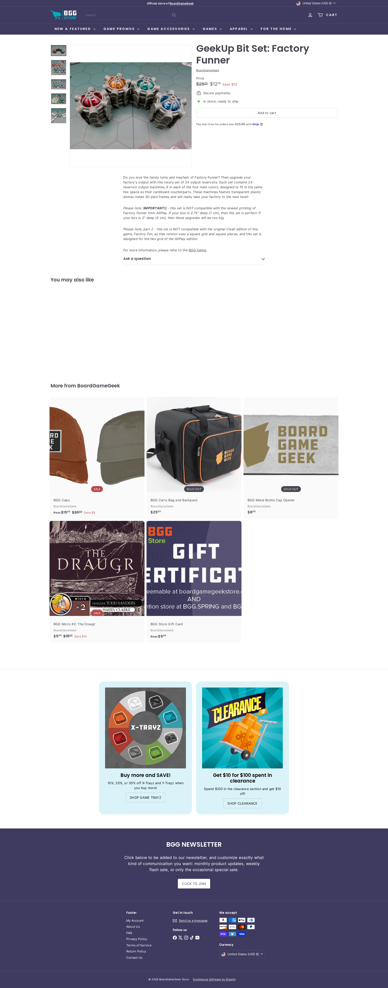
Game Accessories (169, 28)
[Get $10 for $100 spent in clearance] (242, 728)
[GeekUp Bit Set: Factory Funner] (73, 330)
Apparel (240, 28)
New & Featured (73, 28)
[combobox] (131, 15)
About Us (133, 927)
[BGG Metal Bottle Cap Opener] (291, 457)
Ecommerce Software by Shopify (214, 979)
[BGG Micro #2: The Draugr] (97, 581)
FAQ (129, 933)
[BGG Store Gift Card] (194, 582)
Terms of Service (139, 945)
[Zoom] (131, 106)
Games (211, 28)
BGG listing (197, 250)
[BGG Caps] (97, 458)
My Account (134, 920)
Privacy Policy (136, 939)
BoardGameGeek (182, 3)
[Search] (174, 15)
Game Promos (119, 28)
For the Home (277, 28)
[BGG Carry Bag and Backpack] (194, 457)
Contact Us (134, 957)
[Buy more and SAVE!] (145, 728)
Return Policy (136, 951)
